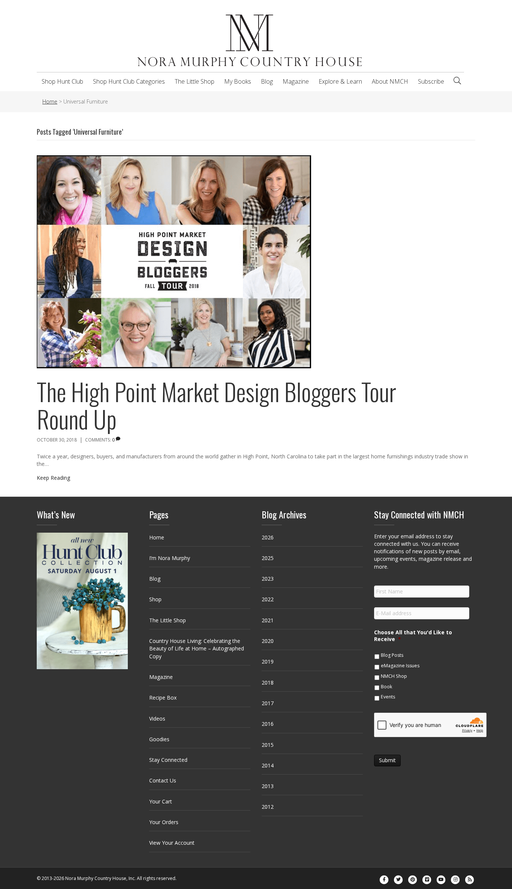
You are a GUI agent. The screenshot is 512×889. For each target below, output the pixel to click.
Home (156, 537)
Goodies (159, 739)
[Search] (457, 80)
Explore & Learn (340, 81)
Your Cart (160, 801)
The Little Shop (194, 81)
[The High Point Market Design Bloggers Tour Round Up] (174, 260)
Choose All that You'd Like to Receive (413, 636)
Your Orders (163, 822)
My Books (237, 81)
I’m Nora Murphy (169, 558)
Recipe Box (163, 697)
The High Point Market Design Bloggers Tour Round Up (216, 405)
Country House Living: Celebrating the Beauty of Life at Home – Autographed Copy (196, 648)
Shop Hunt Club (62, 81)
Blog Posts (392, 655)
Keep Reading (53, 477)
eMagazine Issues (400, 665)
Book (386, 686)
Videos (157, 718)
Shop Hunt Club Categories (129, 81)
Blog (267, 81)
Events (388, 697)
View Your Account (172, 842)
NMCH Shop (394, 676)
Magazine (296, 81)
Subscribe (431, 81)
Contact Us (162, 780)
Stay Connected (168, 759)
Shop (155, 599)
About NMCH (390, 81)
